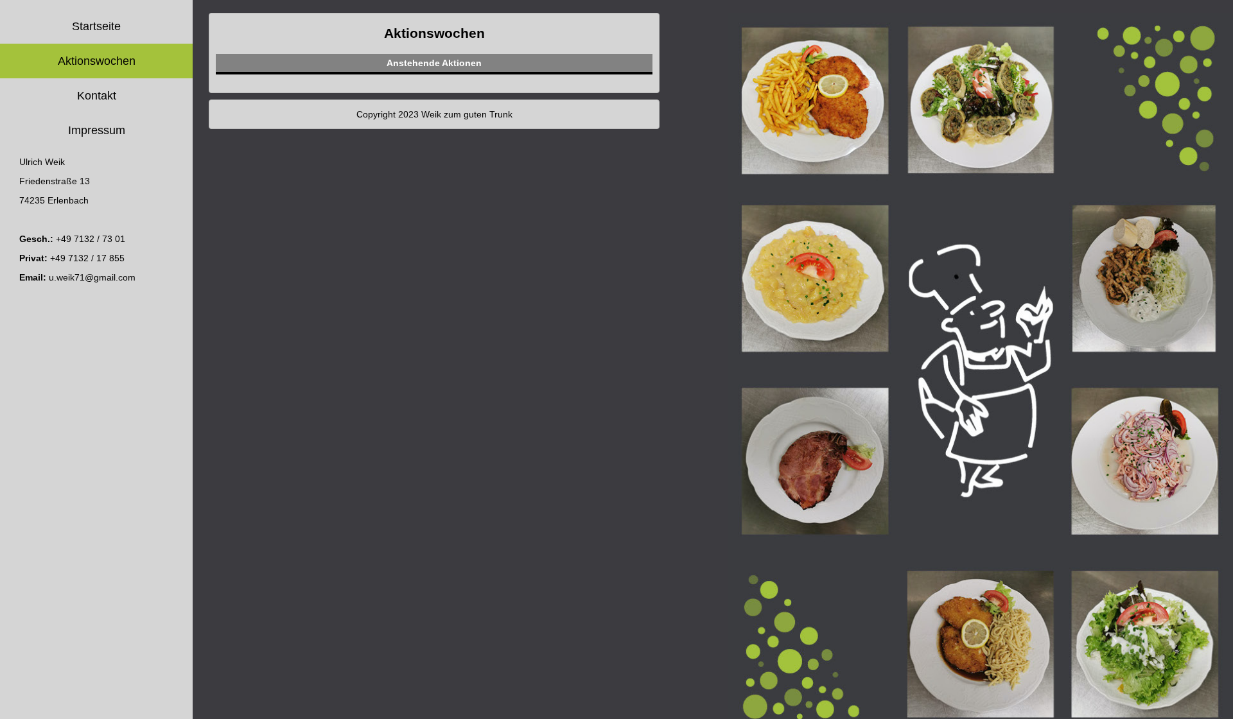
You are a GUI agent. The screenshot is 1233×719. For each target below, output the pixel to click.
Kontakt (96, 95)
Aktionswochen (97, 61)
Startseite (96, 26)
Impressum (96, 130)
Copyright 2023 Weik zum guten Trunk (434, 114)
